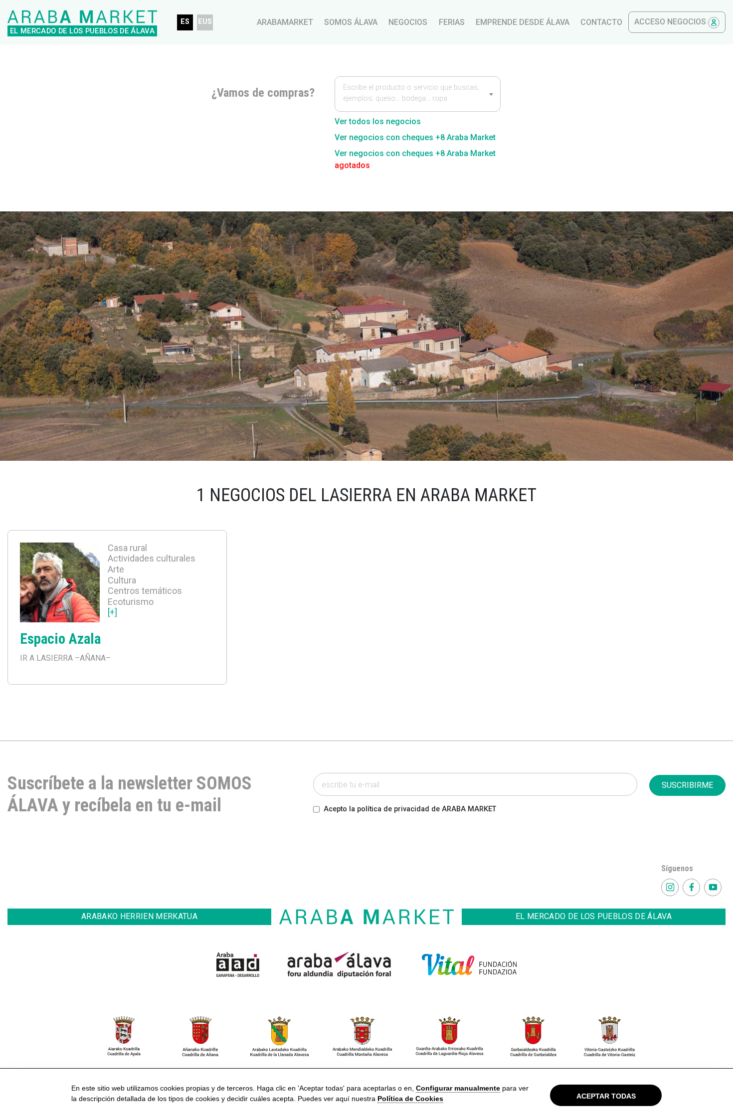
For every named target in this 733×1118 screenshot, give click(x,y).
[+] (112, 612)
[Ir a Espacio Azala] (60, 584)
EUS (205, 21)
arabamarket (285, 22)
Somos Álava (350, 22)
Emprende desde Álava (522, 22)
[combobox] (418, 93)
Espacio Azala (60, 638)
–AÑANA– (92, 658)
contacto (601, 22)
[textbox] (417, 95)
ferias (452, 22)
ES (185, 21)
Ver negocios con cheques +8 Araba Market (415, 137)
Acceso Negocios (671, 21)
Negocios (407, 22)
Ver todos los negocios (378, 121)
